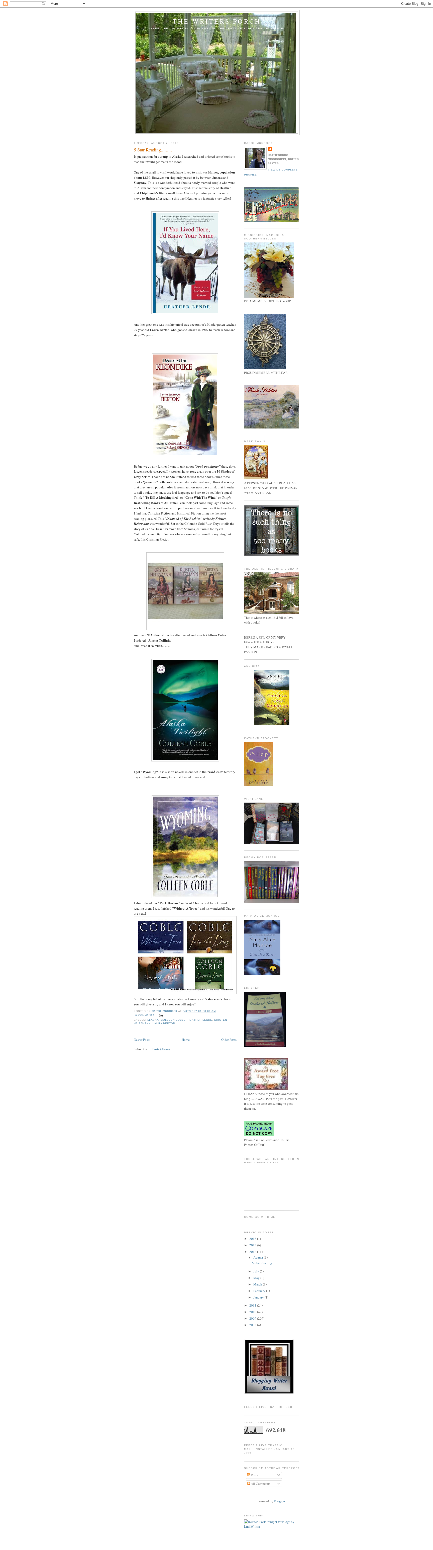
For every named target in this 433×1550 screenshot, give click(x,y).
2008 (253, 1325)
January (259, 1297)
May (256, 1277)
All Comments (260, 1483)
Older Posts (229, 1039)
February (259, 1290)
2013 (253, 1245)
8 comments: (146, 1015)
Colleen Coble (173, 1019)
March (258, 1284)
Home (186, 1039)
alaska (153, 1019)
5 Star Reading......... (153, 150)
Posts (254, 1475)
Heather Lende (200, 1019)
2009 (253, 1318)
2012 (253, 1251)
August (258, 1257)
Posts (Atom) (161, 1049)
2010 (253, 1312)
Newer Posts (142, 1039)
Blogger (279, 1501)
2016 (253, 1238)
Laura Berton (164, 1023)
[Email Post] (161, 1015)
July (256, 1271)
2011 (253, 1305)
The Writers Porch (217, 21)
